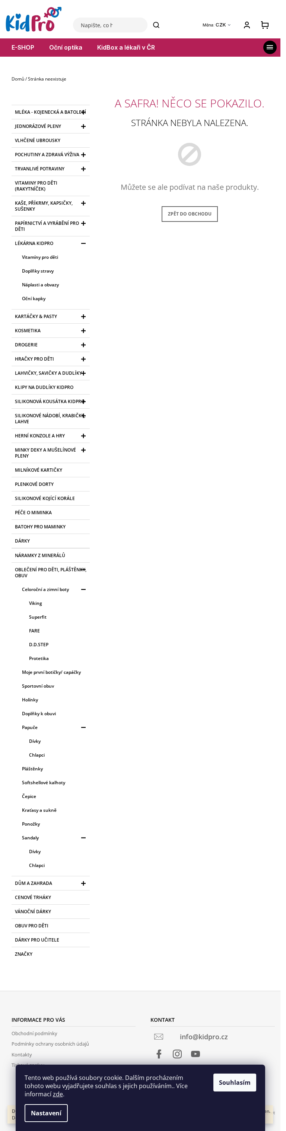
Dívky (35, 741)
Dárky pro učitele (37, 940)
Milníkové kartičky (38, 470)
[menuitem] (23, 47)
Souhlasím (235, 1082)
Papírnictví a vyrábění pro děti (47, 226)
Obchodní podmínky (34, 1033)
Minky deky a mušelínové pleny (45, 453)
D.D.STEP (38, 644)
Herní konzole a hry (40, 436)
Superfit (38, 617)
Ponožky (31, 824)
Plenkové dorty (34, 484)
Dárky (22, 541)
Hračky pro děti (34, 359)
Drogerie (26, 345)
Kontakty (22, 1054)
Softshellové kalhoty (43, 782)
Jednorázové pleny (38, 126)
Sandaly (30, 838)
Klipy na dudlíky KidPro (44, 387)
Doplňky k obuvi (39, 713)
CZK (221, 25)
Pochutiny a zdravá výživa (47, 154)
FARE (34, 631)
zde (58, 1094)
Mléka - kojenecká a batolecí (50, 112)
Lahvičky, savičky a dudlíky (48, 373)
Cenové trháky (33, 897)
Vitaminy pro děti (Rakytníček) (36, 186)
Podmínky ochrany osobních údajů (50, 1043)
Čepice (29, 796)
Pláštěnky (32, 769)
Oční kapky (33, 298)
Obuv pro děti (31, 926)
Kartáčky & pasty (36, 316)
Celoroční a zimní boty (45, 589)
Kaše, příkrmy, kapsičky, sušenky (44, 206)
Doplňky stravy (38, 271)
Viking (35, 603)
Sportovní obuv (38, 686)
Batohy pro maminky (40, 527)
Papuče (30, 727)
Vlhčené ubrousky (37, 140)
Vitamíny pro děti (40, 257)
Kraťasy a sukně (39, 810)
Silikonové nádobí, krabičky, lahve (50, 418)
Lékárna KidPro (34, 243)
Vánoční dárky (33, 911)
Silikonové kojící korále (45, 498)
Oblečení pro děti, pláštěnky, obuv (50, 572)
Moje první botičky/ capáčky (51, 672)
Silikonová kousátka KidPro (50, 401)
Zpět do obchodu (190, 214)
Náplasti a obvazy (40, 285)
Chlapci (37, 755)
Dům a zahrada (33, 883)
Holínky (30, 700)
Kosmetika (28, 330)
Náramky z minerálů (40, 555)
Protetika (39, 658)
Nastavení (46, 1113)
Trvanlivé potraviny (39, 169)
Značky (23, 954)
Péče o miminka (33, 512)
